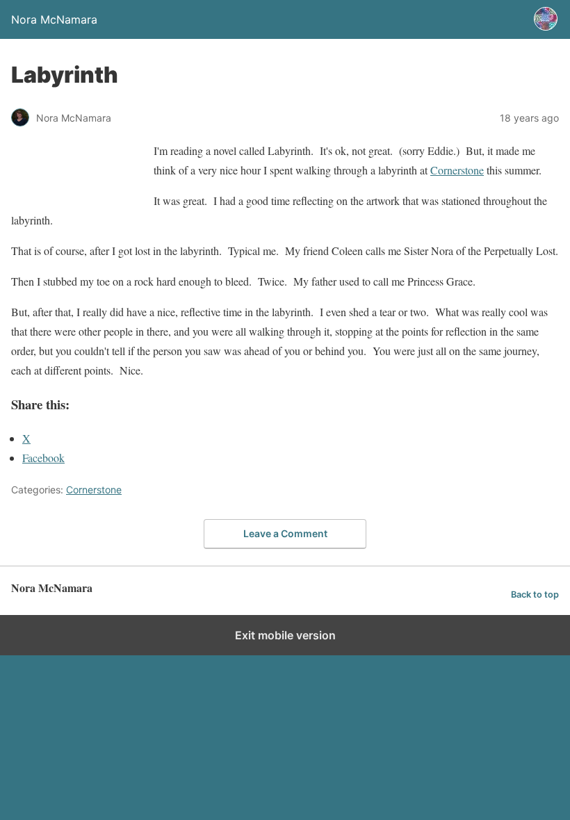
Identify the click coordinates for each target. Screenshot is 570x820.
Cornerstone (457, 170)
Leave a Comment (285, 533)
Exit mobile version (285, 635)
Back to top (535, 594)
